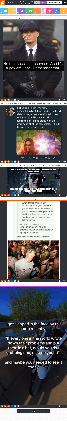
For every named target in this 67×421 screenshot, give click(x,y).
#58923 (1, 18)
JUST (10, 2)
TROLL (35, 12)
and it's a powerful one (26, 18)
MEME (2, 12)
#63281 (1, 284)
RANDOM (64, 12)
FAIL (18, 12)
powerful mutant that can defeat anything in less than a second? (22, 165)
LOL (27, 12)
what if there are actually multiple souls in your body (19, 199)
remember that (38, 18)
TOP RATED (49, 12)
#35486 (1, 199)
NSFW (43, 12)
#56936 (1, 103)
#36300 (1, 165)
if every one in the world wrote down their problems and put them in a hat (25, 284)
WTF (10, 12)
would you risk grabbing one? (55, 284)
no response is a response (11, 18)
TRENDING (56, 12)
